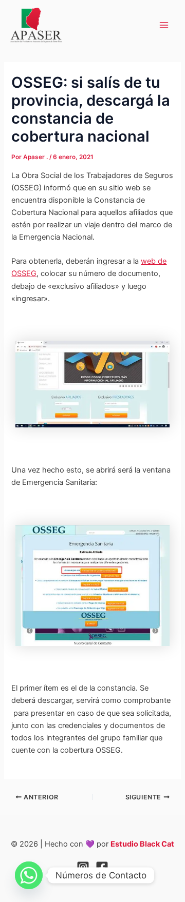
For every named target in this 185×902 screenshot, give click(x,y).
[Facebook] (102, 867)
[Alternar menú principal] (164, 25)
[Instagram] (83, 867)
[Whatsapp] (29, 875)
